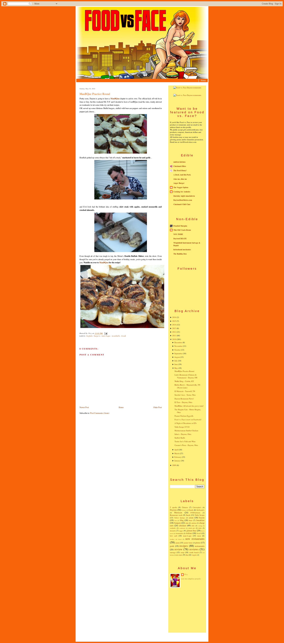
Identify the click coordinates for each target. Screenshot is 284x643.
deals (200, 528)
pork (172, 546)
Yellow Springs (179, 518)
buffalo (89, 336)
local (199, 533)
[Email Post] (105, 333)
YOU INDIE (178, 234)
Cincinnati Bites (179, 166)
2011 (174, 335)
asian (191, 517)
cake (187, 523)
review (178, 549)
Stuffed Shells (180, 438)
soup (182, 552)
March (176, 453)
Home (203, 80)
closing (200, 526)
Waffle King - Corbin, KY (184, 381)
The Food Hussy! (180, 170)
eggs (181, 530)
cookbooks (182, 528)
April (176, 449)
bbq (181, 520)
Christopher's (197, 507)
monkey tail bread (175, 539)
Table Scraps (199, 515)
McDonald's (200, 510)
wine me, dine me (180, 179)
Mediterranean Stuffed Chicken (186, 430)
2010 (174, 339)
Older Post (157, 407)
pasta (177, 542)
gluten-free (191, 530)
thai (187, 555)
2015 (174, 321)
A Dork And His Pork (182, 174)
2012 (174, 332)
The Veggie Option (180, 187)
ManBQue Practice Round (95, 94)
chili (192, 525)
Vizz (186, 574)
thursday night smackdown (184, 196)
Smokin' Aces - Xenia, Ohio (185, 395)
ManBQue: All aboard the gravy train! (189, 406)
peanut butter (188, 543)
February (177, 457)
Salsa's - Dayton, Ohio (183, 434)
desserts (173, 530)
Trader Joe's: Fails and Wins (185, 441)
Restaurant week (176, 515)
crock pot (191, 528)
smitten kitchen (179, 162)
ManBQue (114, 98)
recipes (183, 546)
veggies (194, 555)
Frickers (183, 510)
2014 (174, 324)
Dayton (173, 509)
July (176, 360)
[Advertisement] (187, 610)
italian (189, 533)
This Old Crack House (182, 230)
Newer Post (84, 407)
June (176, 364)
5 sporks (173, 507)
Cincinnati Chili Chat (181, 204)
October (177, 350)
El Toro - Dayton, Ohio (183, 402)
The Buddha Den (180, 254)
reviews (194, 549)
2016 (174, 317)
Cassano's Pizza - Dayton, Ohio (186, 445)
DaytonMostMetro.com (182, 200)
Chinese (185, 507)
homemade (179, 533)
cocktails (173, 528)
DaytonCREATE (180, 238)
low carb (173, 535)
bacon (201, 517)
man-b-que (106, 336)
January (177, 460)
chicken (182, 525)
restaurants (199, 546)
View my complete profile (191, 579)
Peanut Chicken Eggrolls (184, 416)
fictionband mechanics (182, 249)
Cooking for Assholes (181, 191)
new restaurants (194, 539)
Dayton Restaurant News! (184, 398)
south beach (194, 552)
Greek (191, 510)
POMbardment (195, 512)
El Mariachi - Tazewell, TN (185, 391)
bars (176, 520)
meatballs (116, 336)
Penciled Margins (180, 226)
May (176, 368)
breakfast (200, 520)
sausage (173, 552)
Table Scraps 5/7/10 (182, 427)
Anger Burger (178, 183)
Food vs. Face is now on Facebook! (188, 419)
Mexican (178, 512)
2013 (174, 328)
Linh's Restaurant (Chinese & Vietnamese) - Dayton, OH (186, 376)
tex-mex (179, 555)
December (178, 342)
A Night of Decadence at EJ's (186, 423)
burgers (97, 336)
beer (190, 520)
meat (199, 535)
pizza (197, 542)
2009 (174, 465)
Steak (123, 336)
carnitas (193, 523)
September (178, 353)
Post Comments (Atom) (99, 413)
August (177, 357)
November (178, 346)
